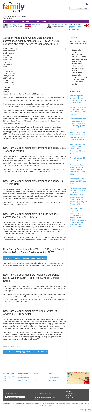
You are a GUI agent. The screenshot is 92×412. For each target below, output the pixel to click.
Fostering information (23, 377)
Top (84, 404)
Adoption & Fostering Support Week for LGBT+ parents (25, 352)
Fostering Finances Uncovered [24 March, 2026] (78, 181)
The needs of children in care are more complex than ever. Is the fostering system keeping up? (78, 123)
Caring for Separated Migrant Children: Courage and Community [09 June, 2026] (77, 148)
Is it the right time (15, 25)
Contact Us (51, 375)
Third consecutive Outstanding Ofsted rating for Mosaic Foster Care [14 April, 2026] (77, 169)
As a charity (36, 25)
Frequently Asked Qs (59, 24)
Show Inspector (84, 410)
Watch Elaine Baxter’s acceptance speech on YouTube (25, 258)
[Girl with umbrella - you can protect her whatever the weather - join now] (78, 384)
